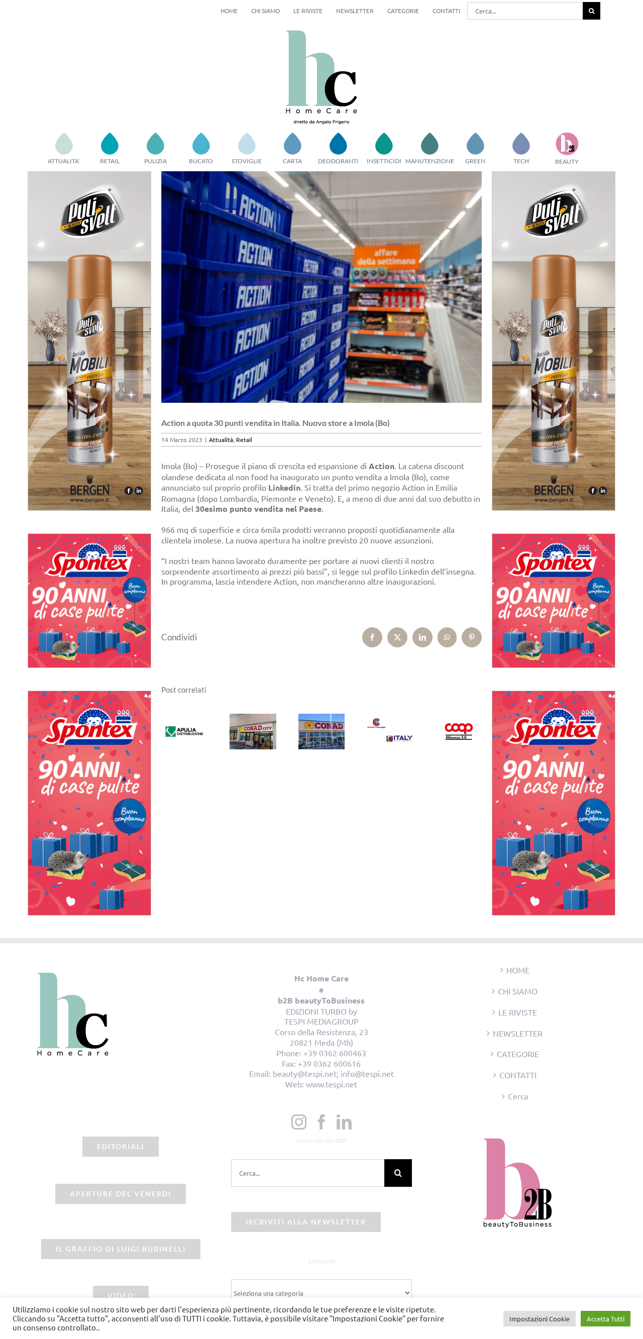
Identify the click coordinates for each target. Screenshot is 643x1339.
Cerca (518, 1096)
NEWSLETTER (518, 1033)
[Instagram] (298, 1122)
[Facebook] (321, 1122)
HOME (517, 970)
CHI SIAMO (518, 991)
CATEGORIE (518, 1054)
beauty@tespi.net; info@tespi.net (333, 1073)
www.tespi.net (331, 1084)
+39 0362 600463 (334, 1053)
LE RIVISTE (517, 1012)
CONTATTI (518, 1075)
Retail (244, 439)
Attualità (221, 439)
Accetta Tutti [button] (605, 1318)
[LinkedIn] (344, 1122)
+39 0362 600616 (329, 1063)
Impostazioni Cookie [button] (539, 1318)
